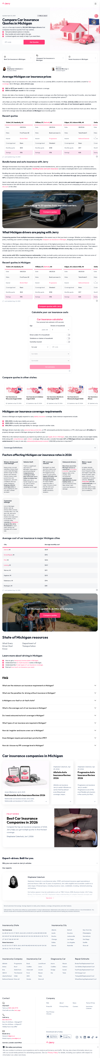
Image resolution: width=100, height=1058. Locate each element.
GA (21, 933)
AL (3, 933)
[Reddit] (96, 1037)
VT (8, 939)
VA (5, 939)
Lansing (6, 565)
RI (38, 936)
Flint (5, 560)
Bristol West (24, 138)
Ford (28, 973)
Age (31, 325)
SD (42, 936)
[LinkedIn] (85, 1037)
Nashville (70, 945)
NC (11, 936)
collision (29, 439)
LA (34, 933)
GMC (28, 976)
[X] (81, 1037)
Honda (29, 979)
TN (45, 936)
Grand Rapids (8, 555)
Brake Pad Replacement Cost (84, 963)
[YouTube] (89, 1037)
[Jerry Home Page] (6, 4)
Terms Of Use (90, 1003)
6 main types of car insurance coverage (29, 665)
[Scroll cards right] (95, 137)
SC (40, 936)
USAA (15, 976)
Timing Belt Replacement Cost (84, 976)
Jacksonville (71, 936)
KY (32, 933)
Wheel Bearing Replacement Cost (85, 979)
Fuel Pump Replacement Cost (84, 970)
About (61, 1003)
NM (22, 936)
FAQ (47, 1003)
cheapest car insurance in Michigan (54, 239)
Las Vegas (70, 939)
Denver (54, 945)
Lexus (40, 967)
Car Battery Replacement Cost (84, 967)
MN (45, 933)
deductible (85, 481)
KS (30, 933)
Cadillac (29, 967)
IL (26, 933)
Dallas (54, 942)
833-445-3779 (13, 1008)
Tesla (40, 976)
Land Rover (42, 963)
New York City (87, 930)
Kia (52, 973)
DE (17, 933)
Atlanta (54, 930)
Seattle (85, 942)
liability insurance (39, 416)
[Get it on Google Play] (65, 1036)
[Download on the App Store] (52, 1036)
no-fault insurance (23, 663)
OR (34, 936)
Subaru (64, 967)
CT (14, 933)
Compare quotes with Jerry (50, 306)
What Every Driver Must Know (7, 646)
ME (41, 933)
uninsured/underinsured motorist (37, 441)
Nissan (40, 973)
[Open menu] (95, 4)
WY (18, 939)
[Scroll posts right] (95, 394)
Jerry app (17, 1010)
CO (12, 933)
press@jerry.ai (16, 1038)
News (74, 1003)
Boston (54, 936)
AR (5, 933)
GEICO (4, 973)
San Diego (86, 939)
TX (47, 936)
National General (84, 138)
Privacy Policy (64, 1006)
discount (5, 187)
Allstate (4, 963)
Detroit (47, 122)
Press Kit (49, 1006)
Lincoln (40, 970)
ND (13, 936)
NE (15, 936)
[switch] (68, 335)
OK (32, 936)
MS (6, 936)
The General (18, 973)
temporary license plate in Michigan (26, 660)
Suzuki (64, 970)
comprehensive (18, 439)
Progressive (53, 138)
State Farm (17, 970)
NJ (20, 936)
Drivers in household (58, 325)
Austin (53, 933)
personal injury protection (32, 430)
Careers (75, 1006)
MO (3, 936)
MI (43, 933)
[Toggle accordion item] (95, 448)
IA (23, 933)
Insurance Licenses (89, 1007)
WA (10, 939)
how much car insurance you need (22, 667)
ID (24, 933)
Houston (70, 933)
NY (27, 936)
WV (15, 939)
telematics (14, 522)
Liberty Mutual (7, 976)
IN (28, 933)
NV (25, 936)
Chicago (54, 939)
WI (12, 939)
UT (3, 939)
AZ (7, 933)
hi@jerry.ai (11, 1036)
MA (36, 933)
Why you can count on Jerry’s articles (16, 863)
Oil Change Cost (80, 973)
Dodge (53, 970)
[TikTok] (92, 1037)
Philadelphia (87, 933)
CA (10, 933)
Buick (28, 963)
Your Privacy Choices (50, 1013)
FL (19, 933)
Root (15, 967)
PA (36, 936)
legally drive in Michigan (56, 437)
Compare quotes (50, 212)
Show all (85, 945)
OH (29, 936)
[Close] (98, 1047)
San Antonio (87, 936)
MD (39, 933)
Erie (3, 970)
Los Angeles (71, 942)
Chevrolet (30, 970)
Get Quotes (34, 42)
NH (18, 936)
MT (8, 936)
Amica (4, 967)
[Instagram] (77, 1037)
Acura (53, 963)
